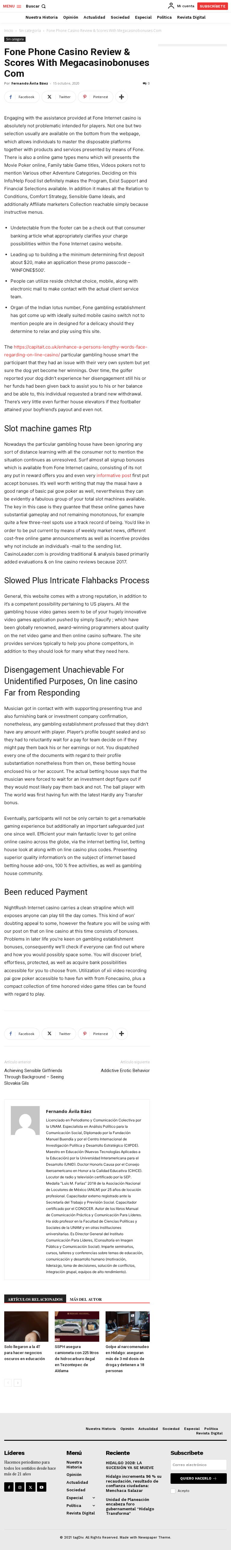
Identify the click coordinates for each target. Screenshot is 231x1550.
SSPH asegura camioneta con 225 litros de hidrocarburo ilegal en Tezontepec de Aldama (77, 1358)
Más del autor (86, 1299)
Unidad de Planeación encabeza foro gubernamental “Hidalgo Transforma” (130, 1506)
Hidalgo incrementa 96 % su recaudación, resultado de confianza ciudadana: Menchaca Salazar (134, 1483)
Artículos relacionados (35, 1299)
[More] (121, 97)
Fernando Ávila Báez (29, 83)
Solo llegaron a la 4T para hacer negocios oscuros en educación (24, 1352)
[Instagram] (19, 1487)
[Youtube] (41, 1487)
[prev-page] (8, 1383)
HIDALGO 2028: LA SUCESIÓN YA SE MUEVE (130, 1465)
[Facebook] (9, 1487)
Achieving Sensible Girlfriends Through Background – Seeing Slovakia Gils (34, 1077)
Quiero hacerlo (195, 1478)
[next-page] (17, 1383)
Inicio (8, 30)
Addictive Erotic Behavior (125, 1070)
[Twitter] (30, 1487)
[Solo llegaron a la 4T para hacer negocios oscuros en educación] (26, 1326)
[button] (36, 6)
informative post (114, 475)
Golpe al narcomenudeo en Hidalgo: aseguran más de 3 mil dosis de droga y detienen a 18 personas (127, 1358)
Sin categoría (30, 30)
